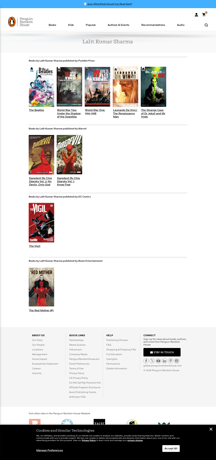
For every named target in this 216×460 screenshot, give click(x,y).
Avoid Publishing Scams (82, 392)
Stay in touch (163, 352)
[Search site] (206, 25)
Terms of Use (76, 368)
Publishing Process (117, 340)
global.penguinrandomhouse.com (162, 365)
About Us (38, 335)
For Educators (114, 354)
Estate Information (116, 368)
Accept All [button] (171, 448)
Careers (36, 368)
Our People (38, 344)
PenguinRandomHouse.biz (84, 359)
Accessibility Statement (45, 363)
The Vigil (34, 246)
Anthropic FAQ (77, 397)
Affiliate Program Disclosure (84, 387)
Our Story (37, 340)
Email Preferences (79, 363)
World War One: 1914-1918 (95, 111)
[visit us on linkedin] (164, 360)
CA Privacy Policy (78, 378)
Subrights (111, 359)
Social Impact (39, 359)
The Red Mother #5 (41, 310)
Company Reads (78, 354)
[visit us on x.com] (152, 360)
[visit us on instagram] (176, 360)
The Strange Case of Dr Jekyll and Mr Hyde (153, 113)
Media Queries (77, 344)
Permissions (113, 363)
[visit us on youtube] (158, 360)
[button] (52, 25)
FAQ (108, 344)
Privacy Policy (76, 373)
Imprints (37, 373)
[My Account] (196, 13)
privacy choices (135, 440)
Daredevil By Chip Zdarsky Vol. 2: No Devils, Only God (40, 181)
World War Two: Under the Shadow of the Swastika (69, 113)
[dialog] (108, 442)
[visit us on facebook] (146, 360)
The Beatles (36, 110)
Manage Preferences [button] (49, 450)
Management (39, 354)
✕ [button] (211, 429)
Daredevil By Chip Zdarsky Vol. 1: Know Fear (68, 181)
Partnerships (76, 340)
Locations (37, 349)
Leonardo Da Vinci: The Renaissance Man (125, 113)
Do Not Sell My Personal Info (85, 382)
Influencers (75, 349)
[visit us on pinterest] (170, 360)
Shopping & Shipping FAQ (121, 349)
